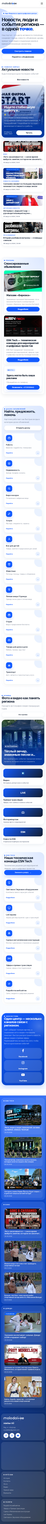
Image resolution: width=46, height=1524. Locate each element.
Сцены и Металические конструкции (17, 1511)
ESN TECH (9, 1101)
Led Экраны (8, 1514)
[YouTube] (18, 1435)
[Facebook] (6, 1435)
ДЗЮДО (8, 1308)
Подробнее (23, 309)
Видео (6, 1487)
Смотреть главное (23, 51)
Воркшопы (7, 1493)
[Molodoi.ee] (14, 1418)
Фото (6, 1484)
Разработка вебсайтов (12, 1505)
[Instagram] (12, 1435)
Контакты (7, 1481)
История (7, 1478)
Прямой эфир (8, 1490)
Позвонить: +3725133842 (23, 387)
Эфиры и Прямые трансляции (14, 1508)
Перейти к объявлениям (23, 57)
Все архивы (23, 714)
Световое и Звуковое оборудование (17, 1517)
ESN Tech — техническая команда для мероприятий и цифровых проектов (22, 343)
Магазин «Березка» (18, 295)
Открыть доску (23, 428)
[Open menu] (42, 3)
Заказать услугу (23, 872)
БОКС (7, 1204)
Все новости (23, 80)
